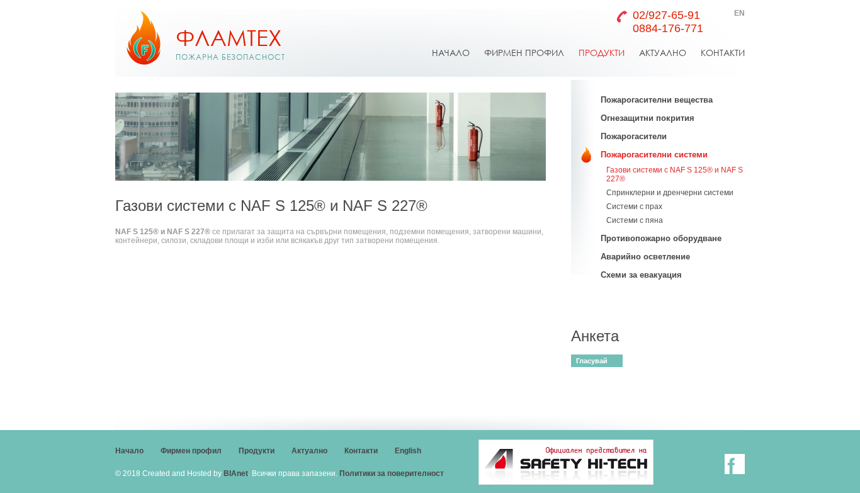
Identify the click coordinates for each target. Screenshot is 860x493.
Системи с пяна (634, 220)
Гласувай (592, 361)
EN (739, 13)
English (408, 450)
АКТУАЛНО (662, 53)
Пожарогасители (634, 136)
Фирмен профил (191, 450)
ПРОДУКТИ (602, 53)
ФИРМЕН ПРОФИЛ (524, 53)
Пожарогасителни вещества (657, 100)
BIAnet (235, 473)
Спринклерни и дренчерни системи (669, 192)
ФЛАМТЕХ (230, 43)
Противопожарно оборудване (661, 238)
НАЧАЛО (451, 53)
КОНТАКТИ (723, 53)
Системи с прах (634, 206)
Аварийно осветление (645, 256)
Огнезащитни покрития (647, 118)
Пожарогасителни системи (654, 154)
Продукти (256, 450)
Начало (129, 450)
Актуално (309, 450)
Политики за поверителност (391, 473)
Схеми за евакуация (641, 275)
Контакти (361, 450)
